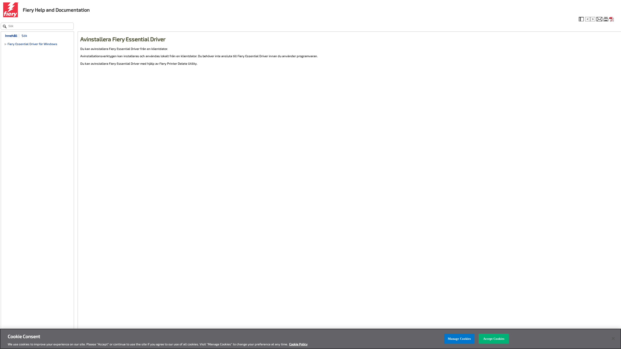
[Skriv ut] (606, 19)
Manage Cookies (459, 339)
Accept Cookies (494, 339)
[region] (310, 339)
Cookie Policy (298, 344)
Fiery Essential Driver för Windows (32, 44)
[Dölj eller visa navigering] (582, 19)
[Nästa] (593, 19)
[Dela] (599, 19)
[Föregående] (587, 19)
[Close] (613, 338)
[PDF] (612, 19)
